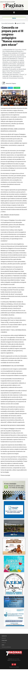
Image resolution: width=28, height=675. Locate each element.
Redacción (4, 638)
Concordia (4, 23)
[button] (14, 12)
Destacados (10, 23)
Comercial (4, 642)
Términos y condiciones (6, 647)
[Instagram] (13, 664)
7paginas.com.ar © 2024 (14, 667)
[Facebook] (15, 664)
